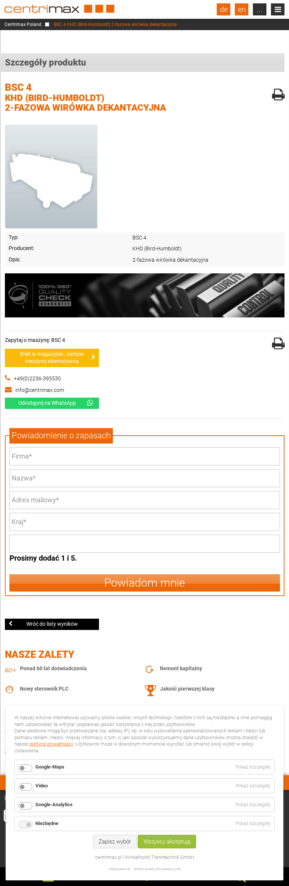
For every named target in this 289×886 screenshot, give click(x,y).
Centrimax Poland (23, 24)
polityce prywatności (51, 744)
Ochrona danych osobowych (157, 869)
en (242, 9)
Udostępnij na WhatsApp (47, 403)
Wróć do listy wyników (52, 624)
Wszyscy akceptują (166, 841)
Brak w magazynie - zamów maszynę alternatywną (52, 357)
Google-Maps (49, 767)
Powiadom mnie (144, 582)
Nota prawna (119, 869)
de (224, 9)
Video (41, 785)
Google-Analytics (54, 804)
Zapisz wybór (115, 841)
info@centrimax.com (39, 390)
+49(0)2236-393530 (37, 378)
